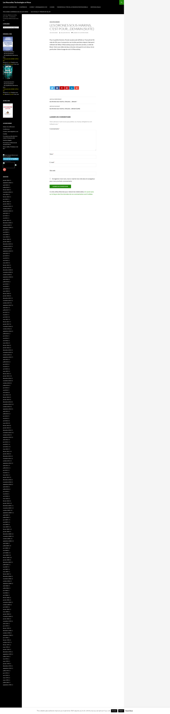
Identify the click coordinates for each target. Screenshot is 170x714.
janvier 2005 (6, 609)
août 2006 (5, 586)
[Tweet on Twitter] (52, 88)
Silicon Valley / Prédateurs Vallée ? (41, 11)
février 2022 (6, 201)
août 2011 (5, 465)
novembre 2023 (7, 192)
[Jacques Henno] (9, 165)
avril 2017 (5, 317)
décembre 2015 (7, 350)
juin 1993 (5, 673)
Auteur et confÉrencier (10, 7)
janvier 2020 (6, 241)
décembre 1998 (7, 630)
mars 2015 (5, 371)
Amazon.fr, (6, 62)
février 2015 (6, 373)
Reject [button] (121, 711)
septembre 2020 (7, 227)
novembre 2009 (7, 508)
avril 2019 (5, 260)
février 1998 (6, 640)
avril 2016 (5, 340)
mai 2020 (5, 232)
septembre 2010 (7, 484)
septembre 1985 (7, 685)
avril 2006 (5, 595)
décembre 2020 (7, 222)
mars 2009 (5, 527)
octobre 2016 (6, 329)
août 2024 (5, 185)
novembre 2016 (7, 326)
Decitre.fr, (7, 64)
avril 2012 (5, 446)
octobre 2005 (6, 604)
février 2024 (6, 189)
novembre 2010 (7, 482)
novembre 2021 (7, 206)
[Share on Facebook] (57, 88)
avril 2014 (5, 392)
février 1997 (6, 644)
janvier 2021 (6, 220)
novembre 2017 (7, 300)
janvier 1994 (6, 663)
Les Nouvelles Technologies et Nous (17, 2)
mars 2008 (5, 555)
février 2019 (6, 265)
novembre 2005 (7, 602)
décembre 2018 (7, 270)
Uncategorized (55, 22)
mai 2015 (5, 366)
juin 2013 (5, 416)
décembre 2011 (7, 456)
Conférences (23, 7)
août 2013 (5, 411)
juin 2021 (5, 215)
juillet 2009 (6, 517)
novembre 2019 (7, 246)
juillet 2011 (6, 468)
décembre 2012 (7, 430)
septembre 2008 (7, 541)
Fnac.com (16, 64)
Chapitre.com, (14, 62)
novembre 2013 (7, 404)
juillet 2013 (6, 413)
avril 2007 (5, 569)
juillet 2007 (6, 564)
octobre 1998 (6, 633)
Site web (52, 170)
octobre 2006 (6, 581)
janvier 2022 (6, 204)
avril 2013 (5, 420)
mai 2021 (5, 218)
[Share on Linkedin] (71, 88)
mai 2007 (5, 567)
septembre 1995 (7, 654)
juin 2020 (5, 230)
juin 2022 (5, 199)
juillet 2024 (6, 187)
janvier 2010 (6, 503)
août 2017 (5, 307)
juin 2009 (5, 519)
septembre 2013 (7, 409)
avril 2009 (5, 524)
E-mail (52, 162)
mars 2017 (5, 319)
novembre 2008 (7, 536)
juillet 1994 (6, 656)
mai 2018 (5, 286)
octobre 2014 (6, 383)
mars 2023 (5, 194)
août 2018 (5, 279)
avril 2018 (5, 288)
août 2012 (5, 439)
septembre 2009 (7, 512)
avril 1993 (5, 675)
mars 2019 (5, 263)
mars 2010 (5, 498)
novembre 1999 (7, 621)
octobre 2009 (6, 510)
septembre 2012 (7, 437)
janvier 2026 (6, 180)
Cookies (52, 7)
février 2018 (6, 293)
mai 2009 (5, 522)
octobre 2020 (6, 225)
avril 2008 (5, 552)
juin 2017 (5, 312)
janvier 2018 (6, 296)
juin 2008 (5, 548)
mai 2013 (5, 418)
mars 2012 (5, 449)
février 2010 (6, 501)
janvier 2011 (6, 477)
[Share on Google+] (62, 88)
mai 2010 (5, 494)
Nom (52, 154)
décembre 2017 (7, 298)
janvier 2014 (6, 399)
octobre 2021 (6, 208)
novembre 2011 (7, 458)
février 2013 (6, 425)
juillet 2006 (6, 588)
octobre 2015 (6, 354)
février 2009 (6, 529)
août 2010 (5, 486)
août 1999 (5, 623)
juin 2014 (5, 387)
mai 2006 (5, 593)
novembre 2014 (7, 380)
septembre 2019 (7, 251)
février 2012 (6, 451)
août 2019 (5, 253)
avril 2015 (5, 369)
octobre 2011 (6, 461)
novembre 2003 (7, 616)
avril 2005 (5, 607)
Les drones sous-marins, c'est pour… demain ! (63, 100)
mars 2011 (5, 475)
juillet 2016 (6, 333)
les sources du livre (8, 53)
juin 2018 (5, 284)
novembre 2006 (7, 578)
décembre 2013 (7, 402)
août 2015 (5, 359)
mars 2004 (5, 611)
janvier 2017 (6, 324)
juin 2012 (5, 442)
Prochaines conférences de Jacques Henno (15, 11)
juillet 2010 (6, 489)
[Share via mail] (76, 88)
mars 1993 (5, 677)
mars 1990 (5, 680)
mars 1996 (5, 647)
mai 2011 (5, 472)
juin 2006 (5, 590)
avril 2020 (5, 234)
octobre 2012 (6, 435)
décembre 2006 (7, 576)
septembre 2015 (7, 357)
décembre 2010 (7, 479)
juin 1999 (5, 626)
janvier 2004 (6, 614)
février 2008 (6, 557)
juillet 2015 (6, 362)
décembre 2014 (7, 378)
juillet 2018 (6, 281)
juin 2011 (5, 470)
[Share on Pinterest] (67, 88)
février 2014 (6, 397)
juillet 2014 (6, 385)
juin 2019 (5, 255)
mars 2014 (5, 395)
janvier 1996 (6, 649)
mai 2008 (5, 550)
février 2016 (6, 345)
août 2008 (5, 543)
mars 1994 (5, 661)
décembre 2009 (7, 505)
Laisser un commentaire (80, 32)
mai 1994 (5, 659)
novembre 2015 (7, 352)
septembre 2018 (7, 277)
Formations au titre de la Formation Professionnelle (72, 7)
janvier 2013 (6, 428)
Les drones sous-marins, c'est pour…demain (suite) (65, 107)
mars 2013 (5, 423)
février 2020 (6, 239)
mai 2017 (5, 314)
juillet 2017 (6, 310)
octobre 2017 (6, 303)
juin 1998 (5, 637)
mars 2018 (5, 291)
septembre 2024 (7, 182)
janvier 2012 (6, 453)
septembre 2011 (7, 463)
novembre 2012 (7, 432)
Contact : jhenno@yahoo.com (38, 7)
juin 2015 (5, 364)
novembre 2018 (7, 272)
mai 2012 (5, 444)
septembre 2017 (7, 305)
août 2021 (5, 213)
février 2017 (6, 321)
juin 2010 (5, 491)
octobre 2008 (6, 538)
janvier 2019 (6, 267)
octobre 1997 (6, 642)
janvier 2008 (6, 560)
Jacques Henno (65, 32)
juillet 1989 (6, 682)
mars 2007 (5, 571)
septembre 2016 (7, 331)
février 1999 (6, 628)
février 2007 (6, 574)
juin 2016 (5, 336)
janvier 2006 (6, 600)
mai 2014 (5, 390)
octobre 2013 (6, 406)
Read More (129, 711)
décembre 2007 (7, 562)
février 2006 (6, 597)
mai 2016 (5, 338)
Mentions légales (96, 7)
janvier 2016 (6, 347)
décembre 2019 (7, 244)
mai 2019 (5, 258)
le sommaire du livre (9, 51)
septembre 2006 (7, 583)
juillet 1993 (6, 670)
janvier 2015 (6, 376)
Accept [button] (114, 711)
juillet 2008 (6, 545)
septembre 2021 (7, 211)
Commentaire (55, 129)
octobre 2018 (6, 274)
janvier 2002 (6, 619)
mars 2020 (5, 237)
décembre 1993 (7, 666)
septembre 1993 (7, 668)
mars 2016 (5, 343)
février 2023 (6, 197)
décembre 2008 (7, 534)
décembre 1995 (7, 652)
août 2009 (5, 515)
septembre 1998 (7, 635)
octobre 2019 (6, 248)
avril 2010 (5, 496)
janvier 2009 (6, 531)
